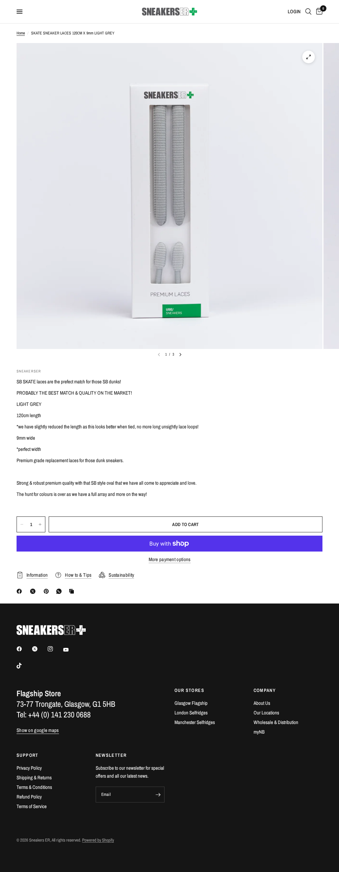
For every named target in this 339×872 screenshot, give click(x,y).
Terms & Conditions (34, 787)
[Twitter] (39, 649)
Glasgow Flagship (191, 703)
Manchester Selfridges (194, 722)
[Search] (308, 11)
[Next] (180, 354)
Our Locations (266, 712)
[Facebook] (20, 591)
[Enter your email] (158, 794)
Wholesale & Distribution (276, 722)
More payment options (170, 559)
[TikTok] (24, 665)
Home (21, 33)
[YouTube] (70, 649)
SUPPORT (27, 755)
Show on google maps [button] (38, 730)
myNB (259, 731)
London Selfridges (191, 712)
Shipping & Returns (34, 777)
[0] (318, 11)
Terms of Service (32, 806)
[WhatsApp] (60, 591)
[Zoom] (308, 57)
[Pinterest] (48, 591)
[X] (34, 591)
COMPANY (265, 690)
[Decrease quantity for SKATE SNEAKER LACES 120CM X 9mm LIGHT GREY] (22, 524)
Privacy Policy (29, 767)
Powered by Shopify (98, 840)
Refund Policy (29, 796)
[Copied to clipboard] (73, 591)
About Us (262, 703)
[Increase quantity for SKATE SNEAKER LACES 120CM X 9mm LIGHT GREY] (40, 524)
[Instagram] (55, 649)
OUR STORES (189, 690)
